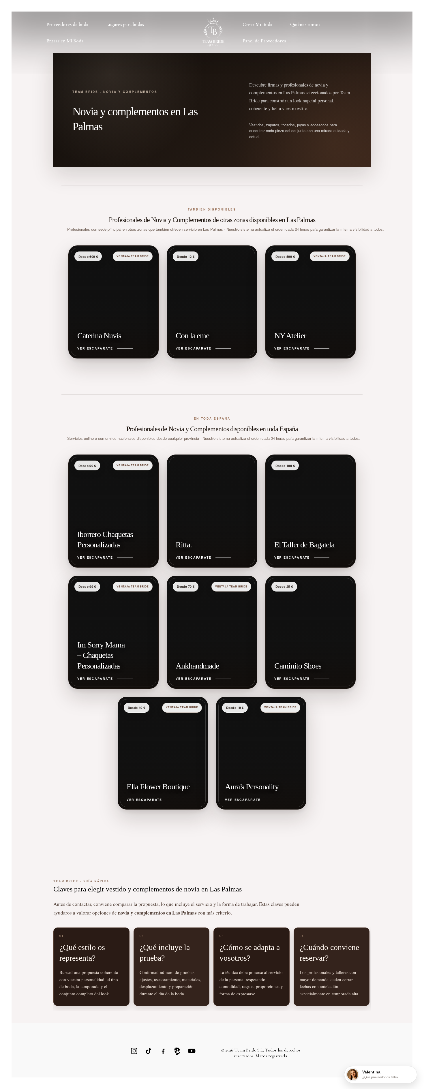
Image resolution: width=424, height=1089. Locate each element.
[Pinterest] (177, 1051)
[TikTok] (148, 1051)
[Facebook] (163, 1051)
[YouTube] (192, 1051)
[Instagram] (134, 1051)
